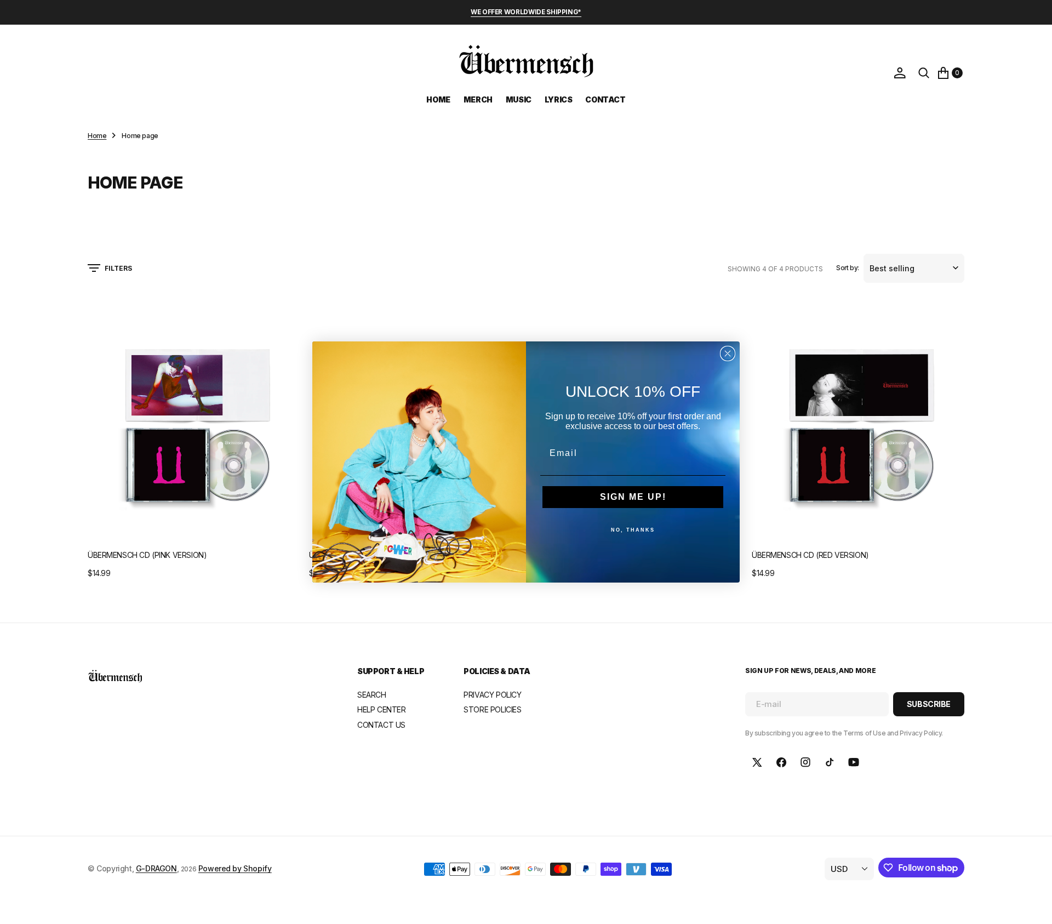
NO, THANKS (633, 530)
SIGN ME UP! (633, 496)
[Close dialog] (727, 353)
